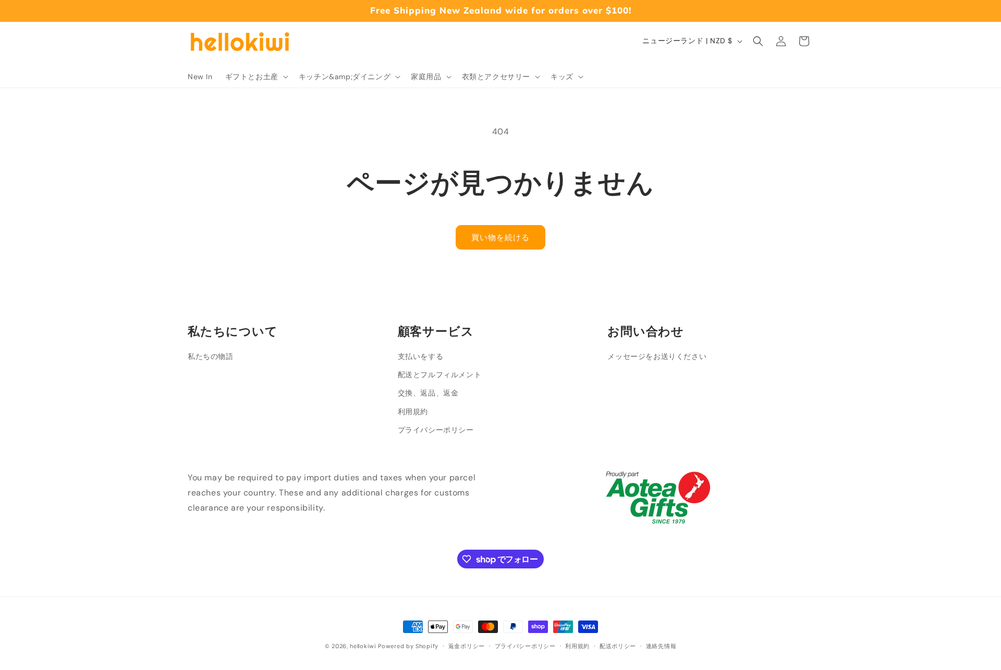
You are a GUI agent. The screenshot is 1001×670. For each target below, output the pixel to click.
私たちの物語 (211, 356)
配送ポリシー (618, 646)
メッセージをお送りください (656, 356)
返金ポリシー (466, 646)
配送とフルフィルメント (440, 374)
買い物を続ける (500, 237)
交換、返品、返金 (428, 393)
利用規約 (413, 411)
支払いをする (421, 356)
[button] (255, 77)
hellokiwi (363, 646)
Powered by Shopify (408, 646)
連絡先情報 (661, 646)
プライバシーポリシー (436, 430)
